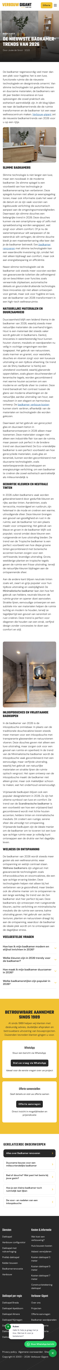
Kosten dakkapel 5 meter (40, 1268)
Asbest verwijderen (41, 1251)
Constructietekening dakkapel (41, 1286)
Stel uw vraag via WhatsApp (29, 1062)
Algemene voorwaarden (30, 1351)
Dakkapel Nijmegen (12, 1319)
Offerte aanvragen (29, 1104)
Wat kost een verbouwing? (38, 1238)
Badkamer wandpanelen (44, 1319)
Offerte (46, 5)
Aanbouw (7, 1274)
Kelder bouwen (10, 1262)
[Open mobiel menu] (55, 5)
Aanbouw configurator (13, 1242)
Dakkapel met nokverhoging (9, 1250)
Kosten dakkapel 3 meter (40, 1259)
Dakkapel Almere (11, 1314)
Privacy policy (9, 1351)
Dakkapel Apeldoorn (12, 1308)
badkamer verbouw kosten (33, 404)
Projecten (36, 1308)
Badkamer (9, 33)
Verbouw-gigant (41, 114)
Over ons (36, 1302)
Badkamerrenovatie (12, 1268)
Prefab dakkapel (10, 1257)
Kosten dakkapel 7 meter (40, 1277)
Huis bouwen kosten (41, 1245)
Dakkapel (7, 1236)
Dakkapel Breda (10, 1302)
